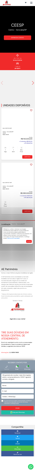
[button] (33, 83)
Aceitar (29, 241)
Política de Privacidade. (13, 238)
